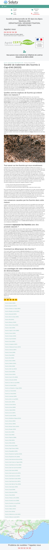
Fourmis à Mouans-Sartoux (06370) (12, 426)
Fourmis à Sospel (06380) (10, 489)
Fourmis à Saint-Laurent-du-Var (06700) (13, 473)
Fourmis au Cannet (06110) (10, 404)
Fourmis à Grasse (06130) (10, 374)
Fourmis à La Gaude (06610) (10, 385)
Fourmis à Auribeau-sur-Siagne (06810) (12, 308)
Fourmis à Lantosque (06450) (11, 396)
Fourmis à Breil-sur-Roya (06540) (11, 325)
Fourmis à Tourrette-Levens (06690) (12, 500)
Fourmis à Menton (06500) (10, 421)
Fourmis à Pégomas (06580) (10, 437)
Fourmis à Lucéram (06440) (10, 415)
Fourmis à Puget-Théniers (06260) (11, 448)
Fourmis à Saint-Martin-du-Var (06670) (12, 475)
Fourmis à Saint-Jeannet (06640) (11, 470)
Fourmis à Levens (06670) (10, 412)
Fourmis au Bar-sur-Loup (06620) (11, 399)
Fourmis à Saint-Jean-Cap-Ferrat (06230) (13, 467)
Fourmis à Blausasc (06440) (10, 322)
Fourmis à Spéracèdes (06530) (11, 492)
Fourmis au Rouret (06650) (10, 407)
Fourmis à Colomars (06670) (10, 349)
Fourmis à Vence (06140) (10, 511)
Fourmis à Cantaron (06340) (10, 335)
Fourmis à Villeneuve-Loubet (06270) (12, 517)
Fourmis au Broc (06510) (10, 401)
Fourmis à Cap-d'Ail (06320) (10, 338)
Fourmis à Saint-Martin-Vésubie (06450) (13, 478)
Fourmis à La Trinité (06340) (10, 390)
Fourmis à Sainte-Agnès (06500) (11, 486)
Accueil (5, 62)
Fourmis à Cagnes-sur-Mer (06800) (12, 330)
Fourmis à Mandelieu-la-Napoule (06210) (13, 418)
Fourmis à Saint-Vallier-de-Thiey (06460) (13, 484)
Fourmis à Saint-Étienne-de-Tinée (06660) (13, 464)
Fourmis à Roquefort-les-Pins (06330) (12, 456)
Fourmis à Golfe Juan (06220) (11, 368)
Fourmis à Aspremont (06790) (11, 305)
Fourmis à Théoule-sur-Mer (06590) (12, 497)
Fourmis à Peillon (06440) (10, 442)
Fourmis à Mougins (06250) (10, 429)
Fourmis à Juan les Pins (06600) (11, 377)
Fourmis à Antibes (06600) (10, 303)
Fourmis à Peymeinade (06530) (11, 445)
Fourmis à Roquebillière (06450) (11, 451)
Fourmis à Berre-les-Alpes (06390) (12, 316)
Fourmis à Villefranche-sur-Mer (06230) (12, 514)
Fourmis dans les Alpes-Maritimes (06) (15, 62)
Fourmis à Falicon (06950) (10, 360)
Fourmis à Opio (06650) (9, 434)
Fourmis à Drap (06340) (9, 355)
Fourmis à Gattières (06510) (10, 363)
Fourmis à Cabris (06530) (10, 327)
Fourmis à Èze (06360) (9, 357)
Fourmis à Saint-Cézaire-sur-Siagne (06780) (13, 462)
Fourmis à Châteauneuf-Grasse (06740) (13, 346)
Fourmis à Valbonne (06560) (10, 506)
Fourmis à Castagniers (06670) (11, 344)
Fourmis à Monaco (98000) (10, 423)
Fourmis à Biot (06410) (9, 319)
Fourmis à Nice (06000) (9, 431)
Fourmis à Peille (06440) (10, 440)
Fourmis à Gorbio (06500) (10, 371)
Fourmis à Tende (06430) (10, 495)
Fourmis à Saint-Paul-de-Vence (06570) (12, 481)
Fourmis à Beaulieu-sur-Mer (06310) (12, 311)
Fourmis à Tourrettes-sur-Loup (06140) (12, 503)
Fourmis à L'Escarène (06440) (11, 379)
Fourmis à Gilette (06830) (10, 366)
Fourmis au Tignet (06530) (10, 410)
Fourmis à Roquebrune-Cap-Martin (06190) (13, 453)
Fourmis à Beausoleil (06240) (10, 314)
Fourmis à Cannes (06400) (10, 333)
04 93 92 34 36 (36, 14)
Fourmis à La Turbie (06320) (10, 393)
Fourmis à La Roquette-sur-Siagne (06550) (13, 388)
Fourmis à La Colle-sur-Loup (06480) (12, 382)
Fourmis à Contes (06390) (10, 352)
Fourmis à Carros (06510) (10, 341)
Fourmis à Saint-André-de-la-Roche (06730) (13, 459)
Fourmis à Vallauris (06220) (10, 508)
